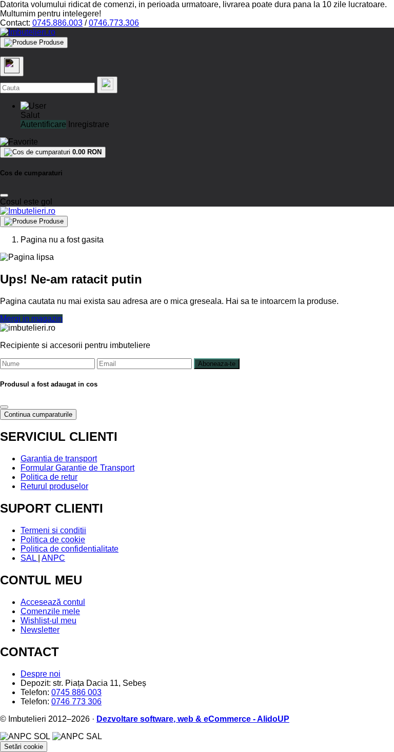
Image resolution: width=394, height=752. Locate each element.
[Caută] (107, 84)
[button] (33, 105)
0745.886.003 (57, 22)
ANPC (53, 558)
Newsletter (40, 629)
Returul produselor (54, 486)
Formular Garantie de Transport (77, 467)
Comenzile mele (50, 611)
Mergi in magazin (31, 318)
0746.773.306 (114, 22)
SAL (29, 558)
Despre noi (41, 673)
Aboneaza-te (216, 364)
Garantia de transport (59, 458)
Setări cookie (23, 746)
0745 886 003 (76, 692)
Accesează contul (53, 602)
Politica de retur (49, 477)
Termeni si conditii (53, 530)
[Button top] (24, 374)
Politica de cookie (53, 539)
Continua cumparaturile (38, 414)
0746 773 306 (76, 701)
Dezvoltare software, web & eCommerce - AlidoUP (192, 719)
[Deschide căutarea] (12, 66)
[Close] (4, 195)
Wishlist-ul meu (48, 620)
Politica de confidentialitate (70, 548)
